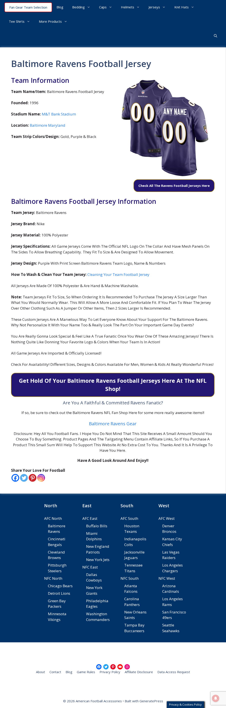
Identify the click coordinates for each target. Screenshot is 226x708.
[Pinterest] (32, 478)
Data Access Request (173, 672)
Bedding (78, 7)
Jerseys (154, 7)
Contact (55, 672)
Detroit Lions (59, 593)
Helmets (127, 7)
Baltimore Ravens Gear (113, 424)
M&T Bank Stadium (59, 114)
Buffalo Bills (96, 525)
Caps (103, 7)
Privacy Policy (110, 672)
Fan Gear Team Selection (28, 7)
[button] (215, 36)
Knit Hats (181, 7)
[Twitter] (24, 478)
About (40, 672)
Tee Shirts (16, 21)
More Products (50, 21)
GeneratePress (151, 701)
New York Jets (97, 559)
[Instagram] (41, 478)
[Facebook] (15, 478)
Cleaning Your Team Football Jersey (118, 274)
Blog (59, 7)
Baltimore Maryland (47, 125)
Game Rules (86, 672)
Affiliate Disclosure (139, 672)
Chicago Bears (60, 585)
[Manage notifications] (215, 698)
